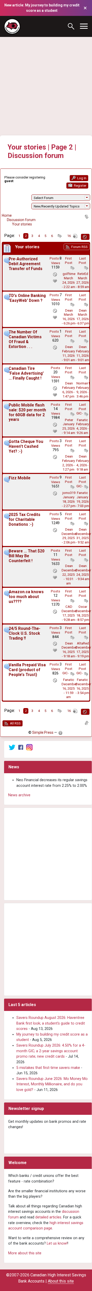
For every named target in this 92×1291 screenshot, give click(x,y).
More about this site (24, 1253)
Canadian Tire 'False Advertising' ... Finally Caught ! (26, 373)
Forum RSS (79, 247)
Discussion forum (21, 220)
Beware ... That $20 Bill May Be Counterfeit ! (26, 556)
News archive (19, 795)
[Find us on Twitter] (12, 747)
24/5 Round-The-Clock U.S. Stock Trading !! (24, 633)
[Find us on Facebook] (21, 747)
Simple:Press (42, 732)
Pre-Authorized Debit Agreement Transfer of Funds (25, 264)
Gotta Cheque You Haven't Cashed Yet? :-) (26, 446)
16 (69, 236)
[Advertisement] (46, 79)
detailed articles (48, 1217)
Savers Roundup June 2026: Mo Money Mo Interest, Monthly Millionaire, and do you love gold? (52, 1084)
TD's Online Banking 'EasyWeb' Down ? (27, 298)
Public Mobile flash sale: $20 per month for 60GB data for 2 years (27, 412)
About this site (61, 1281)
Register (79, 185)
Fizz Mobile (19, 478)
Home (7, 215)
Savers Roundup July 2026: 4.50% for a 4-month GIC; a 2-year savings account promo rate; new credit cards (50, 1051)
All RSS (15, 723)
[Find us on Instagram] (29, 747)
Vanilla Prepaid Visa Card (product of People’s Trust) (27, 670)
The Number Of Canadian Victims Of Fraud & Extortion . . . (25, 339)
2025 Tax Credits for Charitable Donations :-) (24, 519)
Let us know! (57, 1243)
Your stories (22, 224)
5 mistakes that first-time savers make (48, 1068)
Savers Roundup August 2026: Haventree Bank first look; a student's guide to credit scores (50, 1023)
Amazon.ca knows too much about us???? (26, 597)
